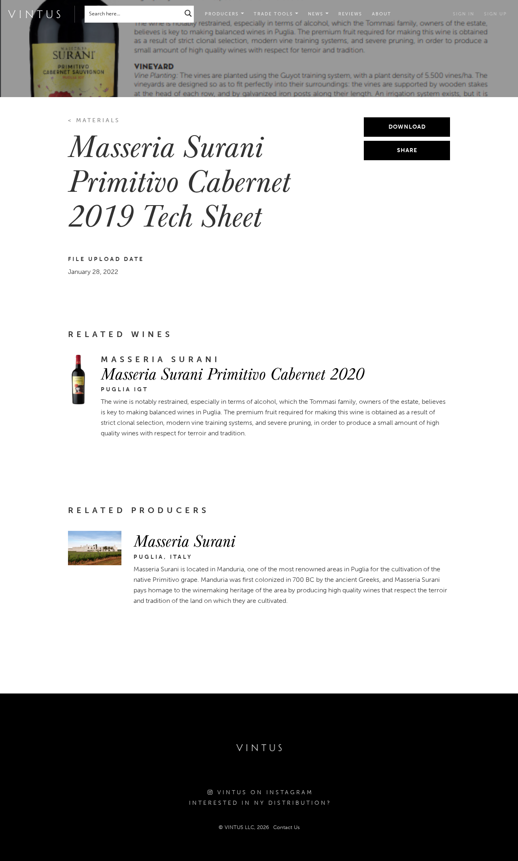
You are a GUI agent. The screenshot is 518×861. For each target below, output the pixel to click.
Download (407, 126)
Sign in (463, 14)
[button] (276, 14)
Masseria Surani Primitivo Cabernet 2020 (232, 373)
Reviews (350, 14)
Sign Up (495, 14)
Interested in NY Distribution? (260, 803)
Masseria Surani (184, 540)
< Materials (94, 120)
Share (407, 150)
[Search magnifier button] (188, 13)
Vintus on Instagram (263, 792)
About (381, 14)
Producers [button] (223, 14)
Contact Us (286, 827)
